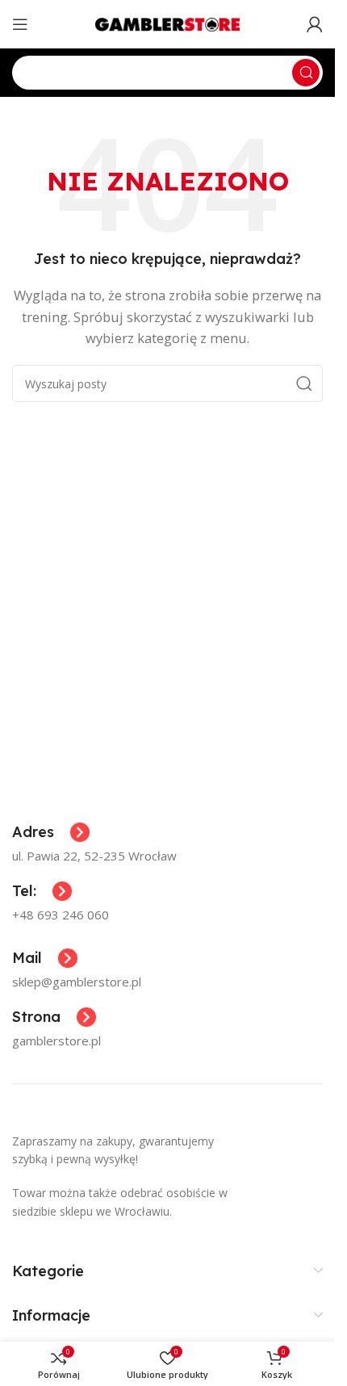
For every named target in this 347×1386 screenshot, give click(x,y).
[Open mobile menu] (20, 24)
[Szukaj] (306, 72)
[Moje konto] (315, 24)
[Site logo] (167, 23)
